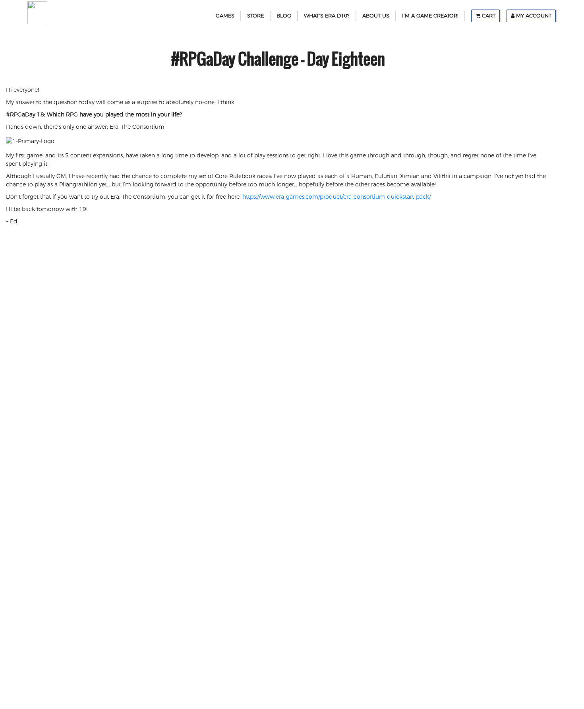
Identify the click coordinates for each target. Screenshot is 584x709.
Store (255, 15)
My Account (532, 15)
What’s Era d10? (327, 15)
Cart (487, 15)
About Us (375, 15)
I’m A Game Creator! (430, 15)
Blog (284, 15)
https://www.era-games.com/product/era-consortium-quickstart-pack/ (336, 196)
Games (225, 15)
